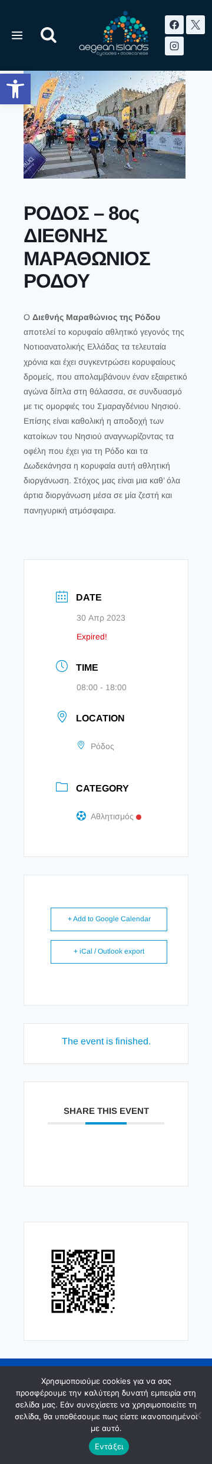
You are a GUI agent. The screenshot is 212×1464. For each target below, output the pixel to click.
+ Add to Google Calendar (109, 919)
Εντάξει (109, 1446)
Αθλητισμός (112, 816)
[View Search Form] (48, 36)
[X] (195, 24)
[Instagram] (174, 46)
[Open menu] (17, 35)
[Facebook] (174, 24)
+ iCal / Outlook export (109, 951)
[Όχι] (197, 1415)
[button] (15, 89)
